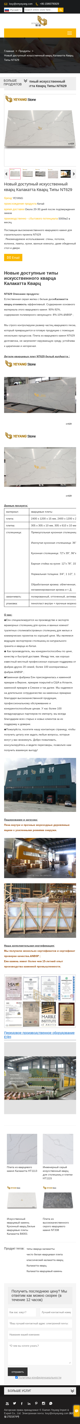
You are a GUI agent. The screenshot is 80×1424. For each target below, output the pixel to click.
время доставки (14, 209)
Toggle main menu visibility (69, 33)
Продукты (24, 50)
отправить (18, 1371)
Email (13, 257)
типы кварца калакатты (41, 1248)
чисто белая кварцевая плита (45, 1254)
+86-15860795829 (49, 3)
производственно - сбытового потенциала (31, 218)
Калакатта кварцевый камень (44, 1271)
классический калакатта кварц (45, 1259)
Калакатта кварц (37, 1265)
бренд (8, 198)
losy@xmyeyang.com (21, 3)
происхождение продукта (20, 203)
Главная (9, 50)
